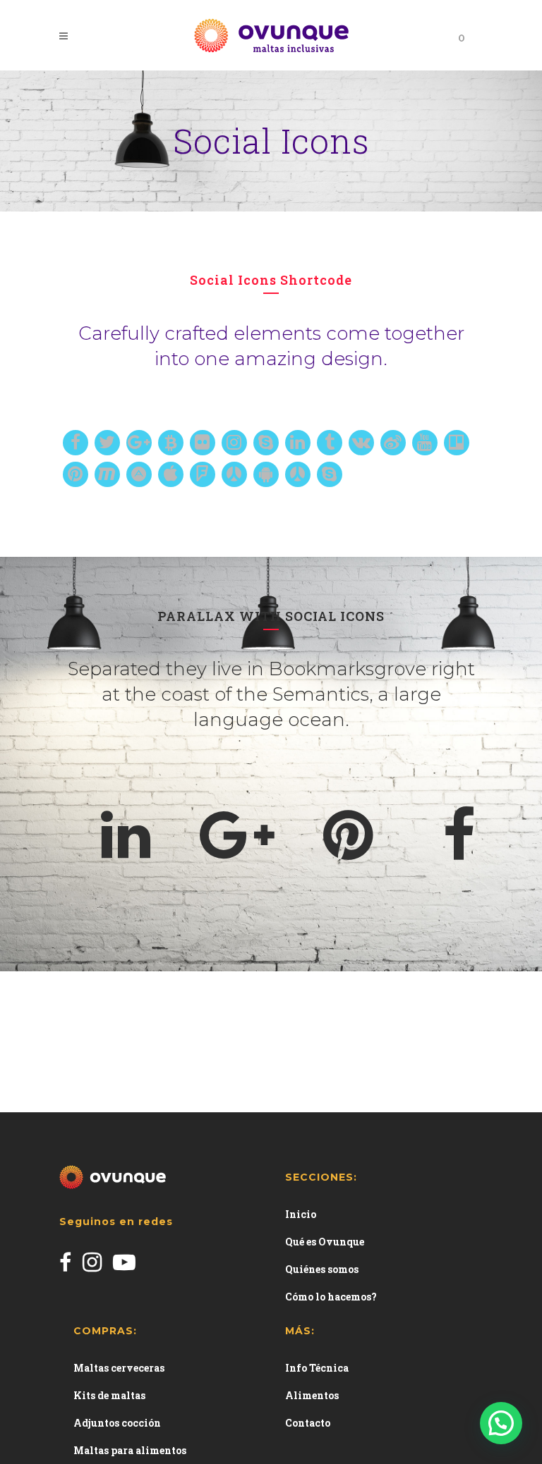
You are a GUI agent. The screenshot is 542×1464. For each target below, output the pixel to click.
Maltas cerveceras (118, 1367)
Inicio (300, 1214)
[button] (501, 1423)
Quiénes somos (322, 1269)
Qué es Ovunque (324, 1241)
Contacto (307, 1422)
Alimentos (312, 1395)
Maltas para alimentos (129, 1450)
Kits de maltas (109, 1395)
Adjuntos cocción (117, 1422)
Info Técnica (317, 1367)
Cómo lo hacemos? (331, 1296)
